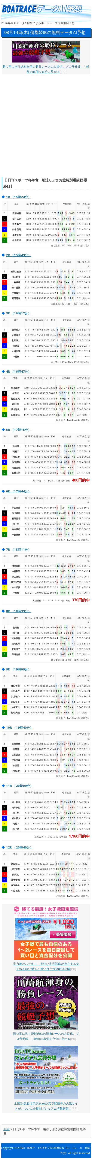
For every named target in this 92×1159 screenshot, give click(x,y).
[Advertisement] (46, 125)
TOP (6, 1129)
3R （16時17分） (18, 313)
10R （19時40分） (19, 727)
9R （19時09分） (18, 669)
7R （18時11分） (18, 549)
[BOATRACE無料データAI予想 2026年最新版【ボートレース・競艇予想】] (44, 9)
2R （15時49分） (18, 255)
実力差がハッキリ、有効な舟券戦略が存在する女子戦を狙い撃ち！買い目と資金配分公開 (46, 966)
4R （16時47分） (18, 371)
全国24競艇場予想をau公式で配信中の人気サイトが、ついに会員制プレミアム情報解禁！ (46, 1105)
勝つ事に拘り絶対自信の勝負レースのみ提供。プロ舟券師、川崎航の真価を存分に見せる (46, 69)
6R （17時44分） (18, 491)
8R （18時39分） (18, 611)
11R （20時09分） (19, 785)
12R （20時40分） (19, 847)
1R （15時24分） (18, 197)
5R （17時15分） (18, 429)
